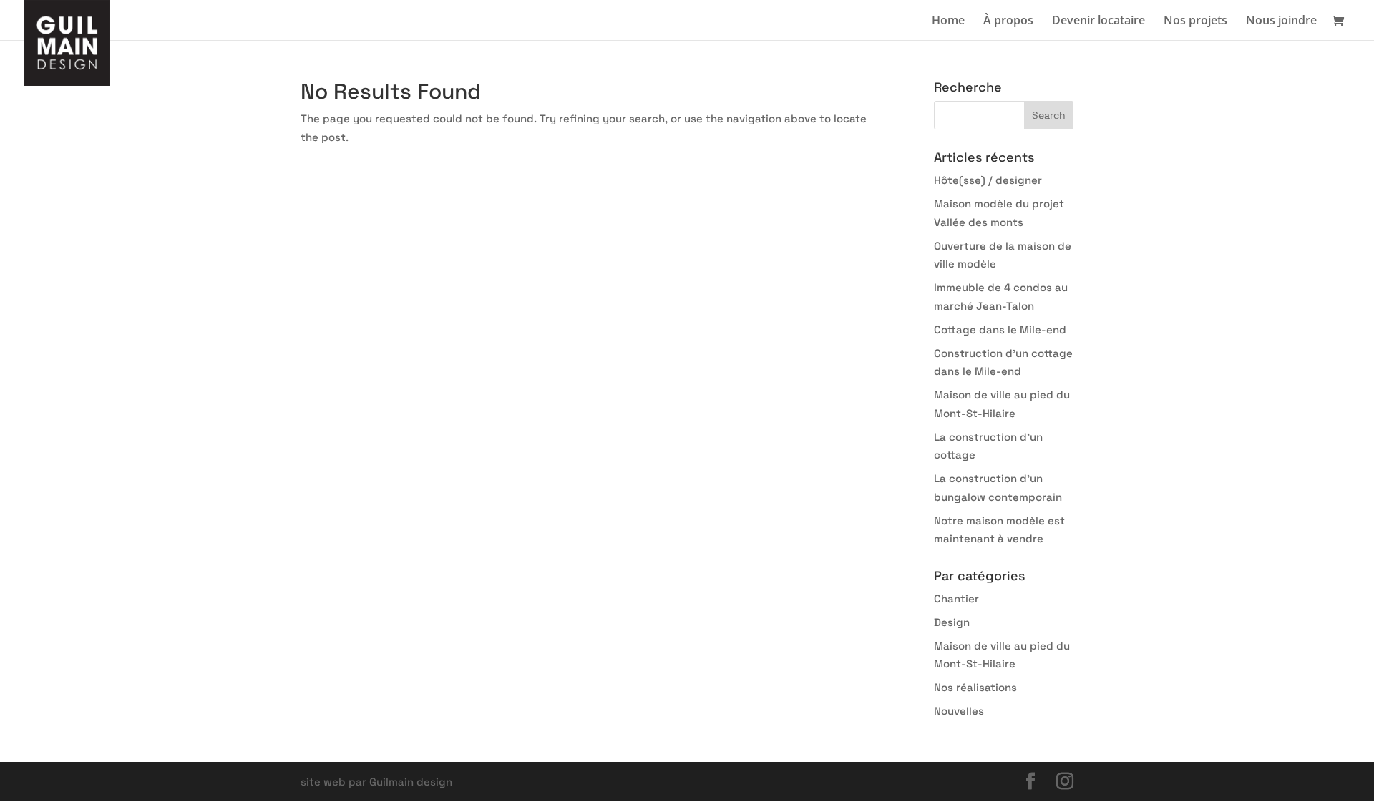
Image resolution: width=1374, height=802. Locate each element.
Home (948, 21)
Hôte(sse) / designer (988, 180)
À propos (1008, 21)
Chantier (956, 598)
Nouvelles (959, 711)
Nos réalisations (975, 687)
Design (952, 622)
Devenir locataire (1098, 21)
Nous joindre (1281, 21)
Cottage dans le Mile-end (1000, 329)
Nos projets (1195, 21)
